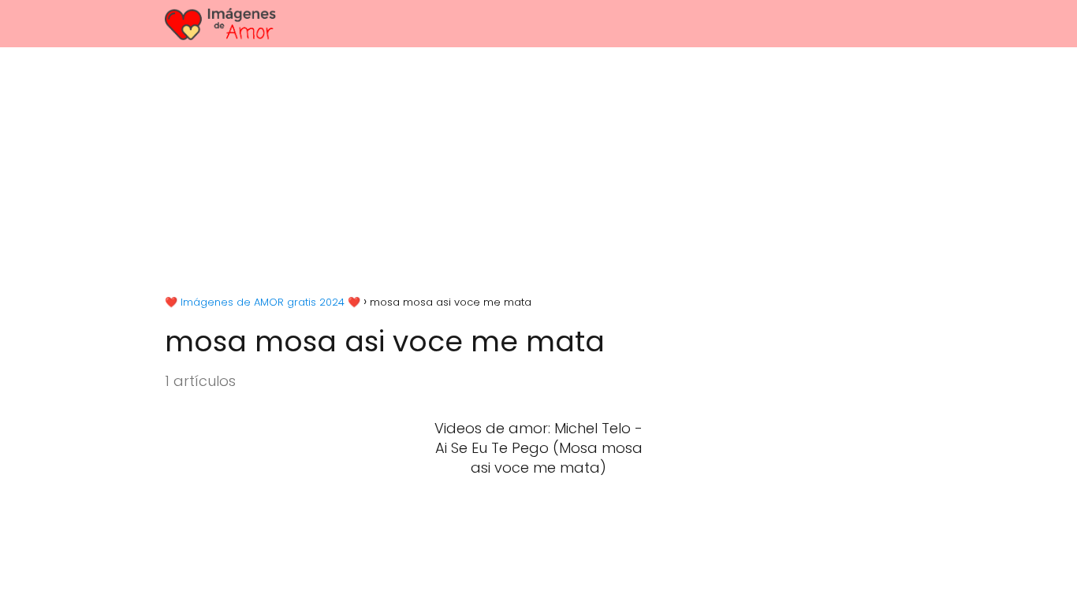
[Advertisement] (538, 165)
